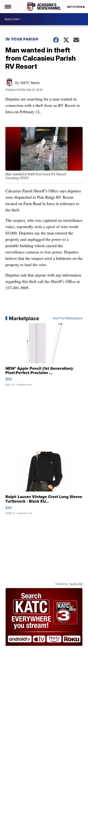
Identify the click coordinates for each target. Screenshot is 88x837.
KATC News (30, 83)
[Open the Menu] (7, 6)
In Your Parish (21, 39)
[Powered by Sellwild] (76, 584)
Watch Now (75, 6)
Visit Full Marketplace (68, 318)
